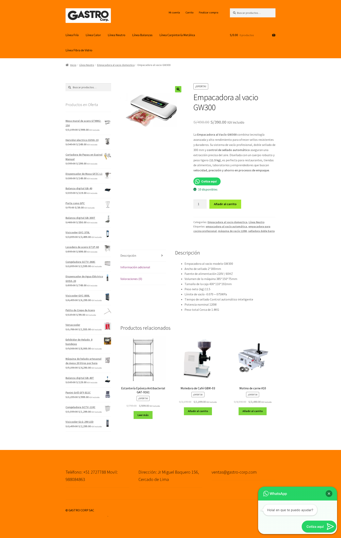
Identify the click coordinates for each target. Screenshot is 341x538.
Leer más (143, 415)
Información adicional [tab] (135, 267)
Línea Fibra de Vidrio (79, 50)
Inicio (73, 65)
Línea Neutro (116, 35)
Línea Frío (72, 35)
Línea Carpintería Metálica (177, 35)
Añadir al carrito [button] (198, 411)
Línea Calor (93, 35)
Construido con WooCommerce (87, 515)
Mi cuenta (174, 12)
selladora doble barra (261, 231)
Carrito (189, 12)
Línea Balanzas (142, 35)
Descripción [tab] (128, 255)
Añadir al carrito (225, 204)
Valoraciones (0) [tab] (131, 279)
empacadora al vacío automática (226, 226)
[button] (178, 89)
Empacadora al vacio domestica (116, 65)
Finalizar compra (208, 12)
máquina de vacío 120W (232, 231)
